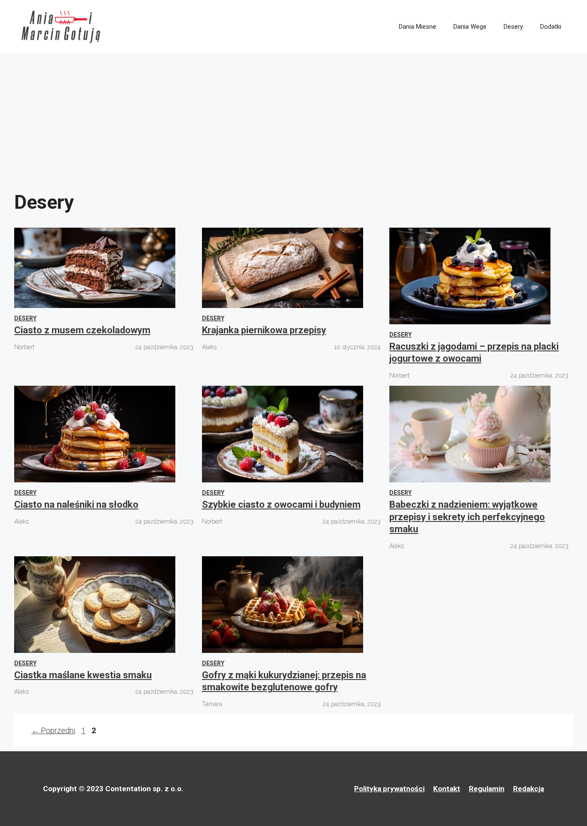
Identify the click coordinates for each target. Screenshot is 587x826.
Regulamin (486, 788)
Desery (513, 26)
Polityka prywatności (389, 788)
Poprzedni (53, 730)
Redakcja (528, 788)
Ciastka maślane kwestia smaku (83, 675)
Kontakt (446, 788)
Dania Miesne (417, 26)
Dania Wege (469, 26)
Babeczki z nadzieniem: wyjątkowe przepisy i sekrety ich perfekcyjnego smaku (467, 516)
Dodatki (550, 26)
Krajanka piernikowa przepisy (264, 330)
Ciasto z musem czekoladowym (82, 330)
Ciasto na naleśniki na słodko (76, 504)
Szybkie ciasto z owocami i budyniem (281, 504)
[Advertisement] (293, 117)
